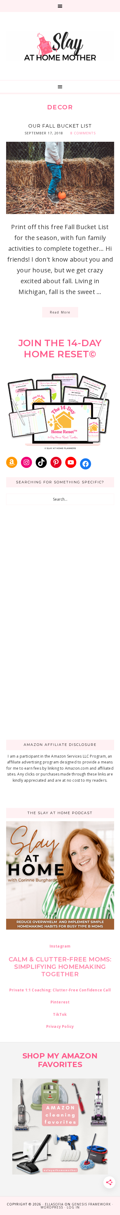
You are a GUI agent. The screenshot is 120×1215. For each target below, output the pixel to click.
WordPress (52, 1207)
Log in (73, 1207)
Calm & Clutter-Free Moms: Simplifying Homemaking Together (60, 967)
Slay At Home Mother (60, 46)
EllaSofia (54, 1204)
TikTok (60, 1014)
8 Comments (83, 133)
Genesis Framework (91, 1204)
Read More (60, 312)
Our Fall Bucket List (60, 126)
